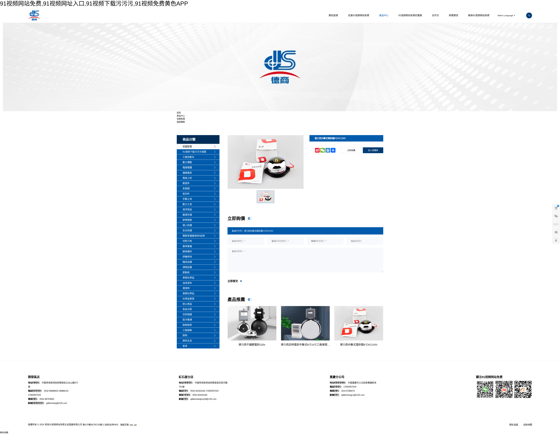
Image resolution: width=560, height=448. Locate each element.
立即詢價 (351, 150)
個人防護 (187, 225)
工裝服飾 (187, 330)
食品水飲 (187, 309)
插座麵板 (181, 122)
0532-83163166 (197, 391)
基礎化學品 (188, 293)
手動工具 (187, 199)
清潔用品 (187, 209)
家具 (185, 346)
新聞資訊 (453, 15)
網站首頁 (333, 15)
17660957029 (34, 395)
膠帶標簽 (187, 220)
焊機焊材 (187, 256)
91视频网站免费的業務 (410, 15)
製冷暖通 (187, 319)
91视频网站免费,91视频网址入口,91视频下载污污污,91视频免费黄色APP (94, 3)
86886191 (64, 391)
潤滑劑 (186, 288)
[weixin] (556, 216)
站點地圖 (527, 424)
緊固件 (186, 183)
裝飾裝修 (187, 325)
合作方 (435, 15)
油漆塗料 (187, 283)
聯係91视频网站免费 (478, 15)
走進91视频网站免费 (358, 15)
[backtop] (556, 240)
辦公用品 (187, 304)
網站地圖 (4, 432)
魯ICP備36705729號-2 (93, 424)
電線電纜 (187, 167)
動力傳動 (187, 162)
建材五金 (187, 340)
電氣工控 (187, 178)
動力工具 (187, 204)
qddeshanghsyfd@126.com (203, 399)
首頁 (179, 112)
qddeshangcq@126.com (353, 395)
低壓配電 (181, 119)
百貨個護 (187, 314)
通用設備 (187, 267)
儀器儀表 (187, 173)
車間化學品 (188, 277)
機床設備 (187, 262)
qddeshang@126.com (56, 403)
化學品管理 (188, 298)
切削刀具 (187, 241)
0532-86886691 (51, 391)
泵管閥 (186, 188)
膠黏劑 (186, 272)
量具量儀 (187, 246)
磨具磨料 (187, 251)
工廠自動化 (188, 157)
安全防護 (187, 230)
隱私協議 (513, 424)
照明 (185, 335)
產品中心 (383, 15)
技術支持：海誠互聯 (117, 424)
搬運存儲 (187, 215)
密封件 (186, 194)
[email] (556, 232)
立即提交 (233, 281)
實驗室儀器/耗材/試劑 (194, 235)
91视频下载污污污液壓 (194, 152)
